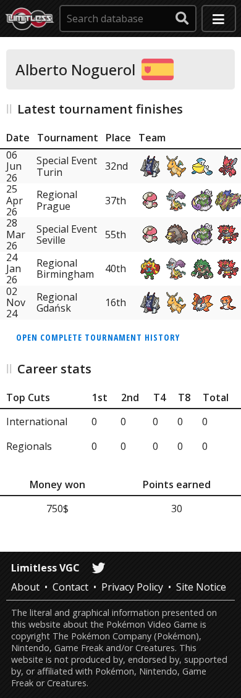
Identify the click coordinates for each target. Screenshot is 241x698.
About (25, 587)
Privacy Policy (132, 587)
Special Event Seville (66, 234)
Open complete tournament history (98, 337)
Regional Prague (56, 200)
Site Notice (201, 587)
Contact (70, 587)
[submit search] (182, 18)
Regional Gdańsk (56, 302)
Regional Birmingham (65, 268)
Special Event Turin (66, 166)
